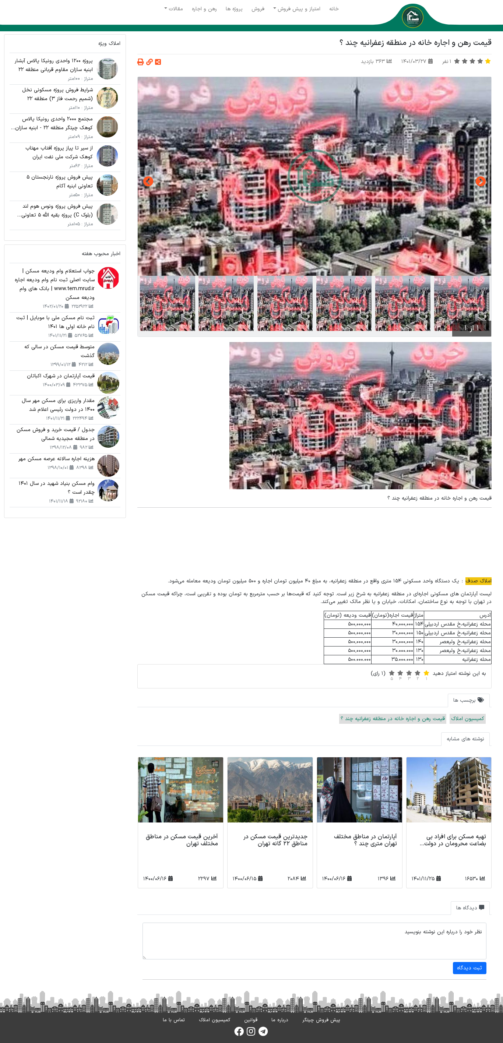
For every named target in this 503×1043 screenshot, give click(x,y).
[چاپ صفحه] (140, 63)
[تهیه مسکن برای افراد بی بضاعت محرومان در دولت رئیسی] (449, 794)
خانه (334, 9)
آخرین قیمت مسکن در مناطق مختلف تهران (182, 840)
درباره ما (279, 1020)
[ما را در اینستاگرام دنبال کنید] (251, 1033)
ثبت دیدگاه (469, 968)
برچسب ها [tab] (465, 700)
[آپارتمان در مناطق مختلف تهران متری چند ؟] (359, 794)
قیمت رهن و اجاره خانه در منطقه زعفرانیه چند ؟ (393, 719)
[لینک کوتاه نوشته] (149, 63)
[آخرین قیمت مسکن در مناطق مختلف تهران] (180, 794)
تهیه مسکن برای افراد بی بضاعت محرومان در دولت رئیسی (455, 843)
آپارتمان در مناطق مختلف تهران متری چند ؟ (365, 840)
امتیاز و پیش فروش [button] (299, 9)
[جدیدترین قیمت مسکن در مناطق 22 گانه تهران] (270, 794)
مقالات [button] (176, 9)
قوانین (250, 1020)
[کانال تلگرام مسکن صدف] (263, 1033)
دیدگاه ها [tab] (467, 908)
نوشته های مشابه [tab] (465, 739)
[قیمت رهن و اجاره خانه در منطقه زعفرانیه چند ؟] (314, 176)
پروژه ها (234, 9)
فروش (258, 9)
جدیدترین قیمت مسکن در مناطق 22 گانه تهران (275, 840)
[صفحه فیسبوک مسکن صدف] (239, 1033)
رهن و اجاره (204, 9)
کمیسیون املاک (467, 719)
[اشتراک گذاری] (158, 63)
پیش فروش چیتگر (321, 1020)
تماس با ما (174, 1020)
